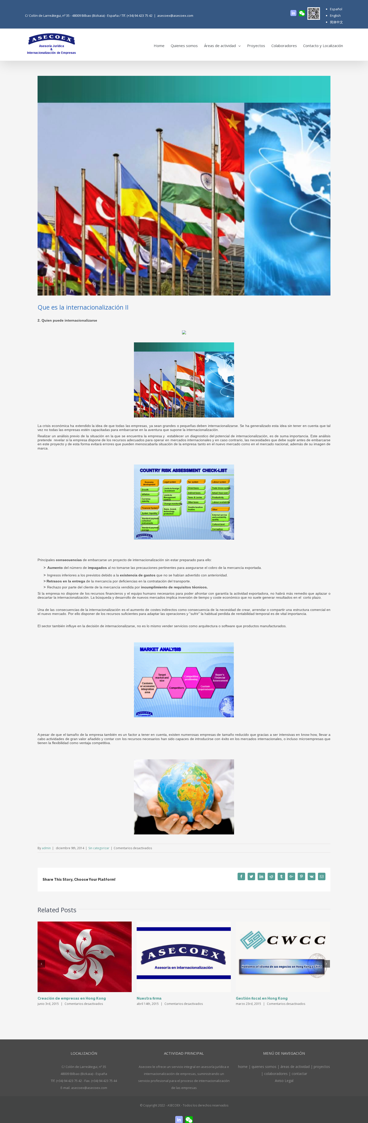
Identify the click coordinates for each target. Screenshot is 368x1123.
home (243, 1066)
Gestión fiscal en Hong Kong (262, 998)
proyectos (322, 1066)
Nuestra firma (149, 998)
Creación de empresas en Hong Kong (72, 998)
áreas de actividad (295, 1066)
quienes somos (264, 1066)
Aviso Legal (284, 1080)
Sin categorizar (98, 848)
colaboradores (276, 1073)
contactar (299, 1073)
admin (46, 848)
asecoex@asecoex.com (175, 15)
